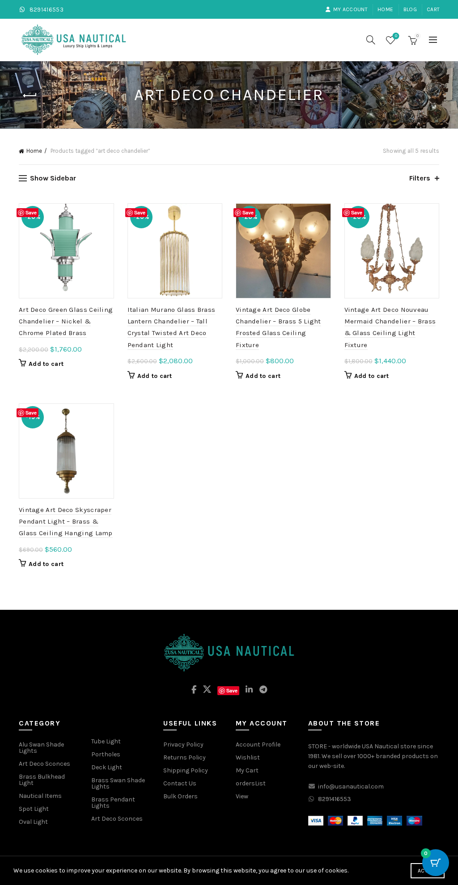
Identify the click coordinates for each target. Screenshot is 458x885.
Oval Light (33, 822)
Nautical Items (40, 796)
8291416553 (46, 9)
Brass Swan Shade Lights (118, 783)
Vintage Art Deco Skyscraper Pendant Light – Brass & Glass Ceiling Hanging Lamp (66, 521)
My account (350, 9)
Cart (433, 9)
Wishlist (396, 36)
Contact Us (179, 783)
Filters (419, 178)
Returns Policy (184, 757)
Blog (410, 9)
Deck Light (106, 767)
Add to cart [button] (46, 364)
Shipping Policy (185, 770)
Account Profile (258, 744)
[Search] (371, 39)
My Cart (247, 770)
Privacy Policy (183, 744)
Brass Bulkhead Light (42, 780)
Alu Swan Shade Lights (41, 748)
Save (31, 212)
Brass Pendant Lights (113, 803)
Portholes (105, 754)
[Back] (30, 96)
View (242, 796)
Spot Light (34, 809)
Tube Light (106, 741)
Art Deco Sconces (44, 764)
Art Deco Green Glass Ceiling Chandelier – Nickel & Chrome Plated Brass (66, 321)
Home (385, 9)
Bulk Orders (180, 796)
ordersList (251, 783)
